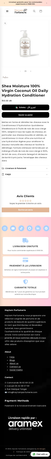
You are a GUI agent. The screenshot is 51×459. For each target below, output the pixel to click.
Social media (16, 370)
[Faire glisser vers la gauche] (20, 71)
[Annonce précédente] (4, 3)
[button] (34, 11)
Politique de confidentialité (16, 455)
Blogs (12, 360)
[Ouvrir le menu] (7, 11)
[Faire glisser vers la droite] (30, 71)
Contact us (15, 366)
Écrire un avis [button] (25, 209)
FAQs (12, 357)
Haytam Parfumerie (19, 449)
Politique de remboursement (27, 452)
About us (14, 363)
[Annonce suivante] (46, 3)
